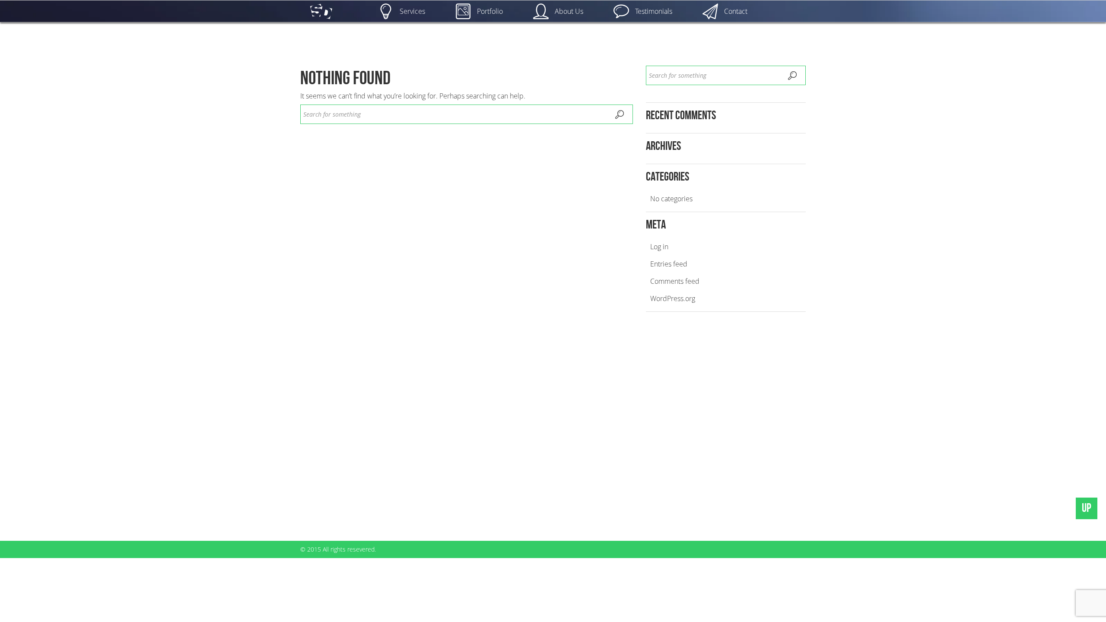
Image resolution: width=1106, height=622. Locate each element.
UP (1086, 508)
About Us (569, 11)
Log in (659, 246)
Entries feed (668, 264)
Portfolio (490, 11)
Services (412, 11)
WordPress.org (672, 298)
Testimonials (653, 11)
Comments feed (674, 281)
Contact (735, 11)
